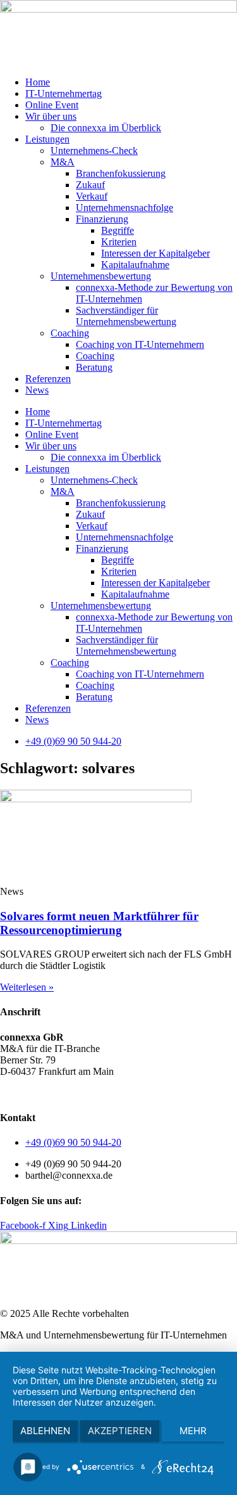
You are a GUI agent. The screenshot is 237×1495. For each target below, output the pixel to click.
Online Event (51, 104)
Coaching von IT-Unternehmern (140, 344)
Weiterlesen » (27, 987)
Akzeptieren (120, 1431)
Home (37, 82)
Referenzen (48, 378)
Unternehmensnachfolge (124, 207)
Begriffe (117, 230)
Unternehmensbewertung (101, 276)
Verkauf (91, 196)
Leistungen (47, 139)
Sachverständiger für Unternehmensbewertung (126, 316)
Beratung (94, 367)
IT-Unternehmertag (63, 93)
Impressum (145, 1093)
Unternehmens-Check (94, 150)
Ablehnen (45, 1431)
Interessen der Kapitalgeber (155, 253)
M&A (63, 162)
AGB (11, 1093)
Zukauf (90, 184)
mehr (193, 1431)
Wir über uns (50, 116)
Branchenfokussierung (121, 173)
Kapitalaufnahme (135, 264)
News (37, 390)
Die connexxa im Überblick (106, 127)
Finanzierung (102, 219)
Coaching (70, 333)
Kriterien (119, 241)
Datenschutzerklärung (72, 1093)
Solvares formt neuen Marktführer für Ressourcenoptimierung (99, 923)
